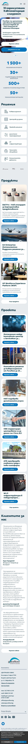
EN (21, 4)
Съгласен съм (20, 742)
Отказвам (7, 742)
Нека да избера (5, 739)
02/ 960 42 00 (9, 690)
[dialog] (14, 737)
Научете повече (14, 44)
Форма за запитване (8, 705)
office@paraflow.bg (7, 700)
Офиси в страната (7, 683)
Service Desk (5, 686)
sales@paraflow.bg (7, 703)
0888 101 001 (8, 693)
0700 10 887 (5, 698)
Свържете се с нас (14, 49)
